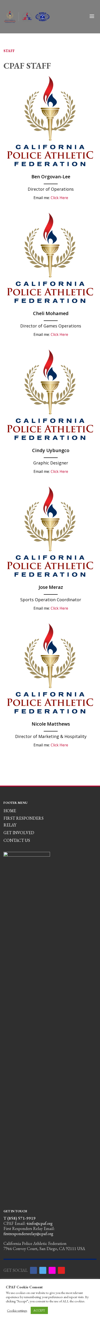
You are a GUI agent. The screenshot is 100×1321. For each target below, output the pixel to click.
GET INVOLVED (18, 832)
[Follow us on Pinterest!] (61, 1270)
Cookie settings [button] (17, 1310)
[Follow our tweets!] (42, 1270)
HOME (9, 810)
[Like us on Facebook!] (33, 1270)
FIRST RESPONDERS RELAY (23, 821)
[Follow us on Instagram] (52, 1270)
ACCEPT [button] (39, 1310)
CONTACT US (16, 840)
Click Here (59, 197)
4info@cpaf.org (40, 1223)
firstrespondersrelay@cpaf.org (28, 1233)
